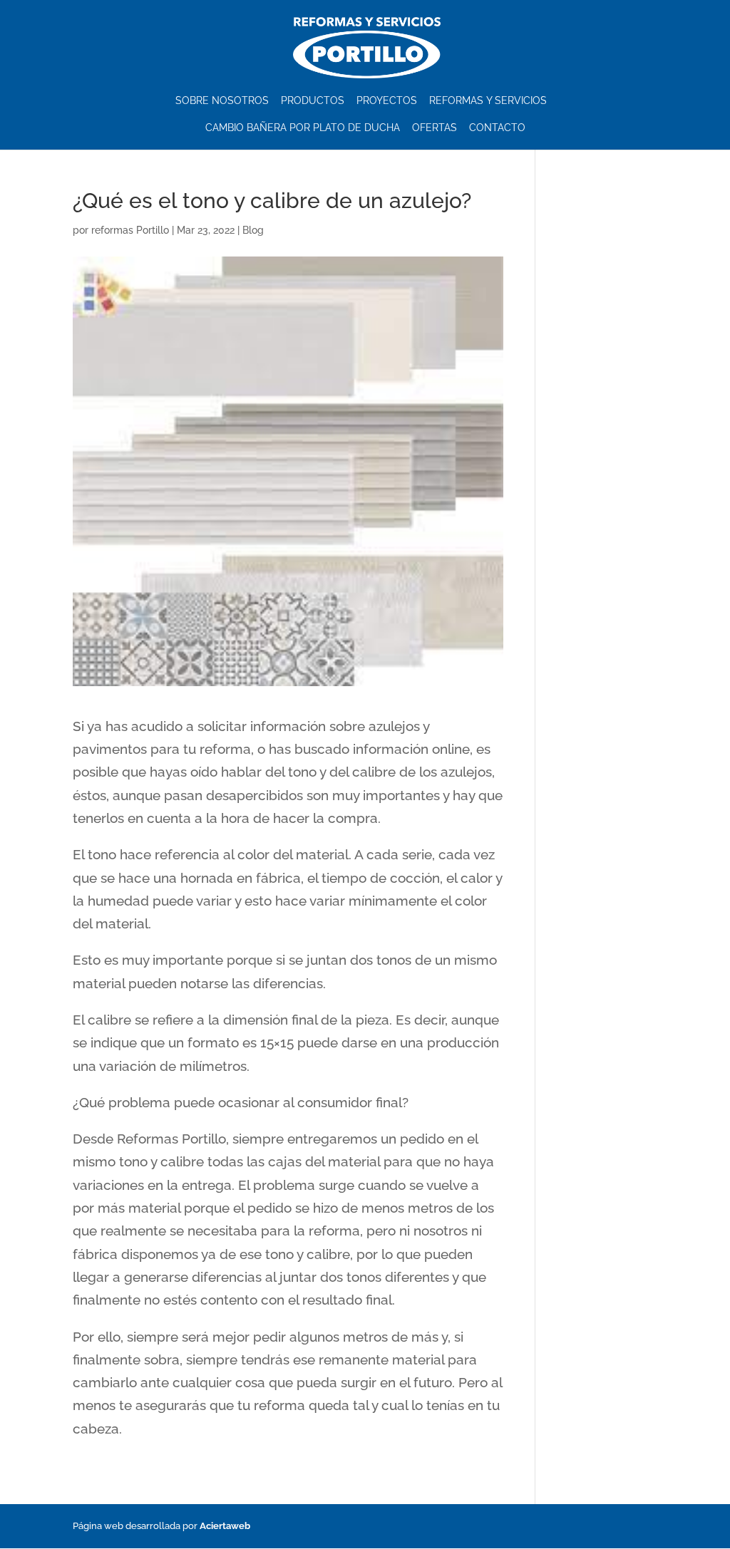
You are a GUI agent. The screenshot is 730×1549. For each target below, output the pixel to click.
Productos (312, 100)
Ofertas (434, 128)
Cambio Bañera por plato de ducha (302, 128)
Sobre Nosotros (222, 100)
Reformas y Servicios (488, 100)
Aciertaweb (225, 1525)
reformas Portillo (130, 230)
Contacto (497, 128)
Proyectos (386, 100)
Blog (253, 230)
